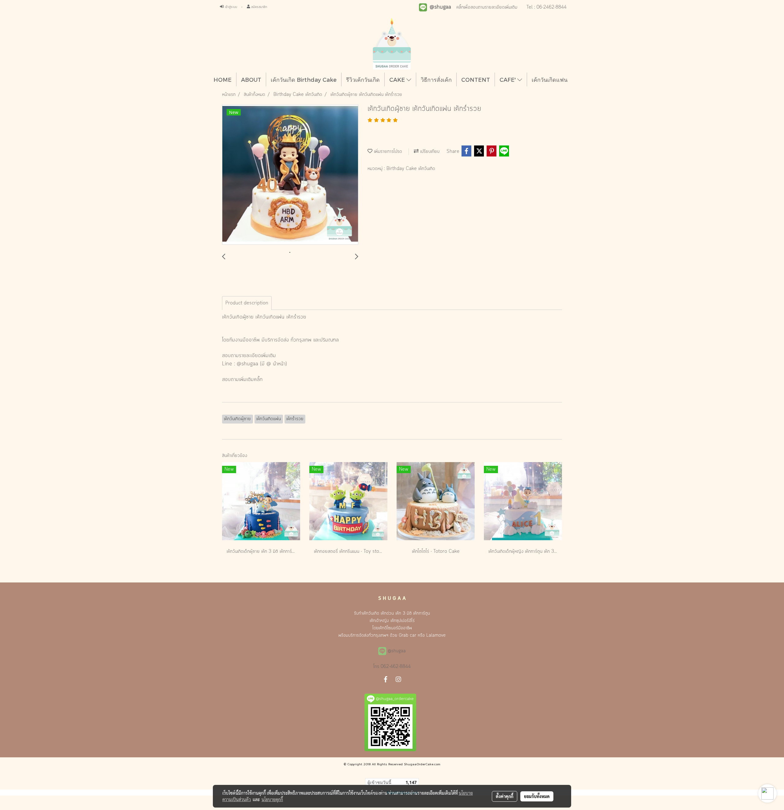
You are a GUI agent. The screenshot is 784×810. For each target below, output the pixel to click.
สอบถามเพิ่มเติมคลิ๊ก (242, 379)
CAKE (397, 79)
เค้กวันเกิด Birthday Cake (304, 79)
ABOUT (251, 79)
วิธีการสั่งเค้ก (436, 79)
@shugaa (247, 363)
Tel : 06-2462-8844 (546, 7)
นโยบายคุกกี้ (272, 799)
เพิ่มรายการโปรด (387, 151)
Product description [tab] (246, 303)
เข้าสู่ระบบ (230, 7)
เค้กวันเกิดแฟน (549, 79)
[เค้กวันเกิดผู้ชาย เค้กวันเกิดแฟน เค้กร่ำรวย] (290, 175)
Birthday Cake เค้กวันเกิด (410, 168)
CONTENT (475, 79)
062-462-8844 (396, 666)
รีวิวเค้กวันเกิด (363, 79)
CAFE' (508, 79)
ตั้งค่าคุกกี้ (504, 796)
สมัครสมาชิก (258, 7)
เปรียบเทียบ (429, 151)
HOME (222, 79)
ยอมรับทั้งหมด (537, 796)
